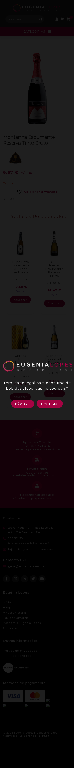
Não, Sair (22, 403)
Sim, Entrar (50, 403)
